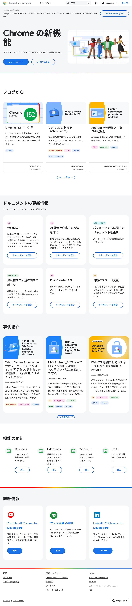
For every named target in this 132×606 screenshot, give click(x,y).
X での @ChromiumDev (98, 577)
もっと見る (44, 3)
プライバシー (18, 601)
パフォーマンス (99, 223)
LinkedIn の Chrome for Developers (103, 586)
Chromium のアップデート (57, 577)
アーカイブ (50, 586)
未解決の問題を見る (11, 582)
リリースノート (16, 62)
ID (95, 275)
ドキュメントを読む (22, 255)
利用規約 (6, 601)
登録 (15, 550)
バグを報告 (7, 577)
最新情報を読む (25, 470)
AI (9, 223)
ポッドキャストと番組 (55, 590)
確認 (58, 550)
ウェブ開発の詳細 (61, 523)
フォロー (103, 550)
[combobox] (78, 3)
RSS (90, 590)
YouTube (92, 582)
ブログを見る (43, 62)
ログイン (125, 3)
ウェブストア (13, 275)
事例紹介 (49, 582)
